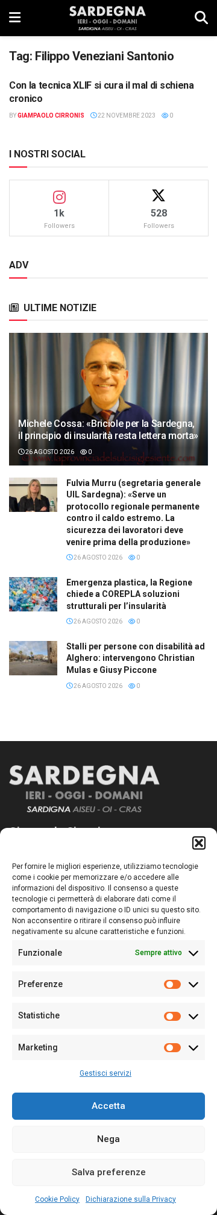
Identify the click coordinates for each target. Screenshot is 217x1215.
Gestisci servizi (105, 1073)
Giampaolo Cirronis (50, 115)
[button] (199, 843)
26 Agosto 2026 (49, 452)
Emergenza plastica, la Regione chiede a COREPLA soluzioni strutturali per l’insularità (129, 594)
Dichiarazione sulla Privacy (131, 1199)
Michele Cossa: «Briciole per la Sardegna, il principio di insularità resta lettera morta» (108, 430)
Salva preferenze (109, 1172)
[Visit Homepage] (107, 18)
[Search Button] (201, 18)
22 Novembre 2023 (126, 115)
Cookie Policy (57, 1199)
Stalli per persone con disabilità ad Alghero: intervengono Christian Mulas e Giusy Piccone (135, 658)
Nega (108, 1139)
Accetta (108, 1105)
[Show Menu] (14, 18)
